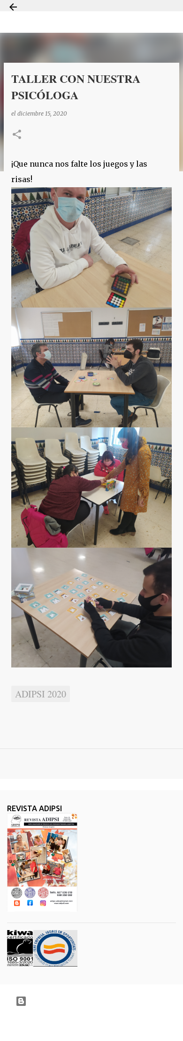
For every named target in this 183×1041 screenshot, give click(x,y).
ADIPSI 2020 (40, 694)
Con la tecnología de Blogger (97, 1001)
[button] (17, 135)
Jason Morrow (124, 1024)
